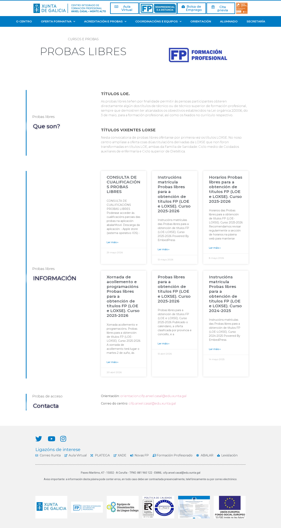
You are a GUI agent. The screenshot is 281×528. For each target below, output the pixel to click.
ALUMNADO (229, 21)
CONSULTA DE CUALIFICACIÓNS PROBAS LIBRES (123, 184)
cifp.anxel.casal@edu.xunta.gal (152, 403)
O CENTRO (24, 21)
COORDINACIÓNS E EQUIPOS (156, 21)
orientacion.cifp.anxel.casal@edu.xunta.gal (153, 396)
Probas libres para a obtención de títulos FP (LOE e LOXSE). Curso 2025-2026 (174, 289)
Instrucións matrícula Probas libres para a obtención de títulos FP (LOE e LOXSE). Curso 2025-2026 (174, 194)
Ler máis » (112, 242)
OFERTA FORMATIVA (56, 21)
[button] (124, 8)
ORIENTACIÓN (200, 21)
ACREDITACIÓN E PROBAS (103, 21)
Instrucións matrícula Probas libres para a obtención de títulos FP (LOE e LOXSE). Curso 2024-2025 (225, 294)
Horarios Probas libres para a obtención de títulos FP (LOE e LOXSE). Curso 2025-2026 (225, 189)
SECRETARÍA (256, 21)
